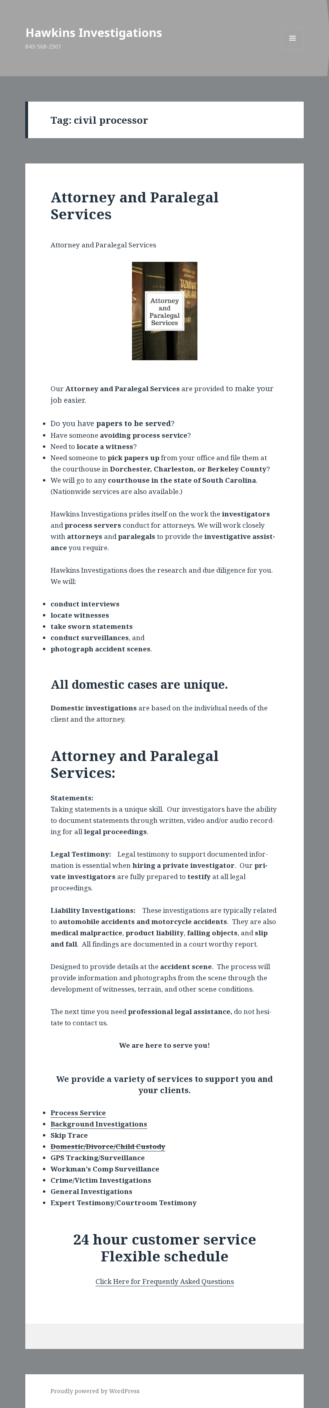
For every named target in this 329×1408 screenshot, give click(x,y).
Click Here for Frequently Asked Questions (164, 1281)
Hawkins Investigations (93, 32)
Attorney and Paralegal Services (135, 205)
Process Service (78, 1112)
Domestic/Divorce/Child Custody (108, 1146)
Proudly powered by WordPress (95, 1391)
